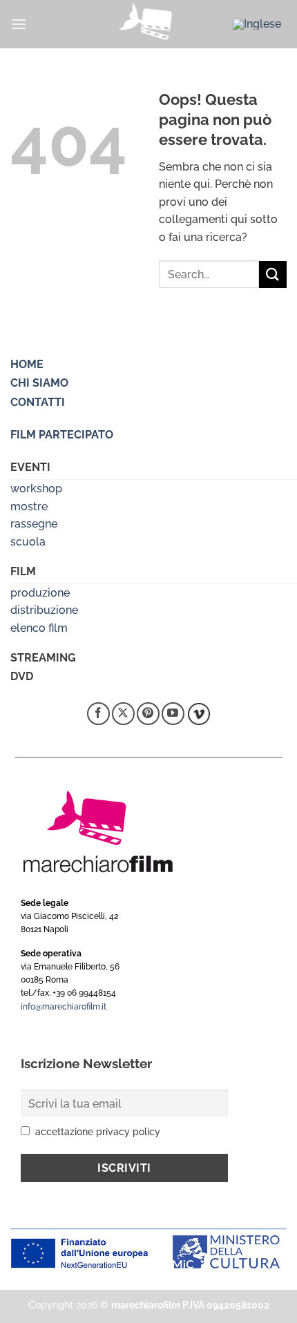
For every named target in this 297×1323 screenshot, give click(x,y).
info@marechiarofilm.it (63, 1007)
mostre (29, 506)
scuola (28, 541)
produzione (40, 592)
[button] (18, 24)
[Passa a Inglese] (257, 24)
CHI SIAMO (39, 382)
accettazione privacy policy (97, 1131)
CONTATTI (37, 402)
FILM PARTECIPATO (61, 434)
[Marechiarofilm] (148, 24)
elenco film (39, 628)
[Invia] (273, 274)
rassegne (33, 523)
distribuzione (44, 610)
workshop (36, 488)
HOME (27, 364)
